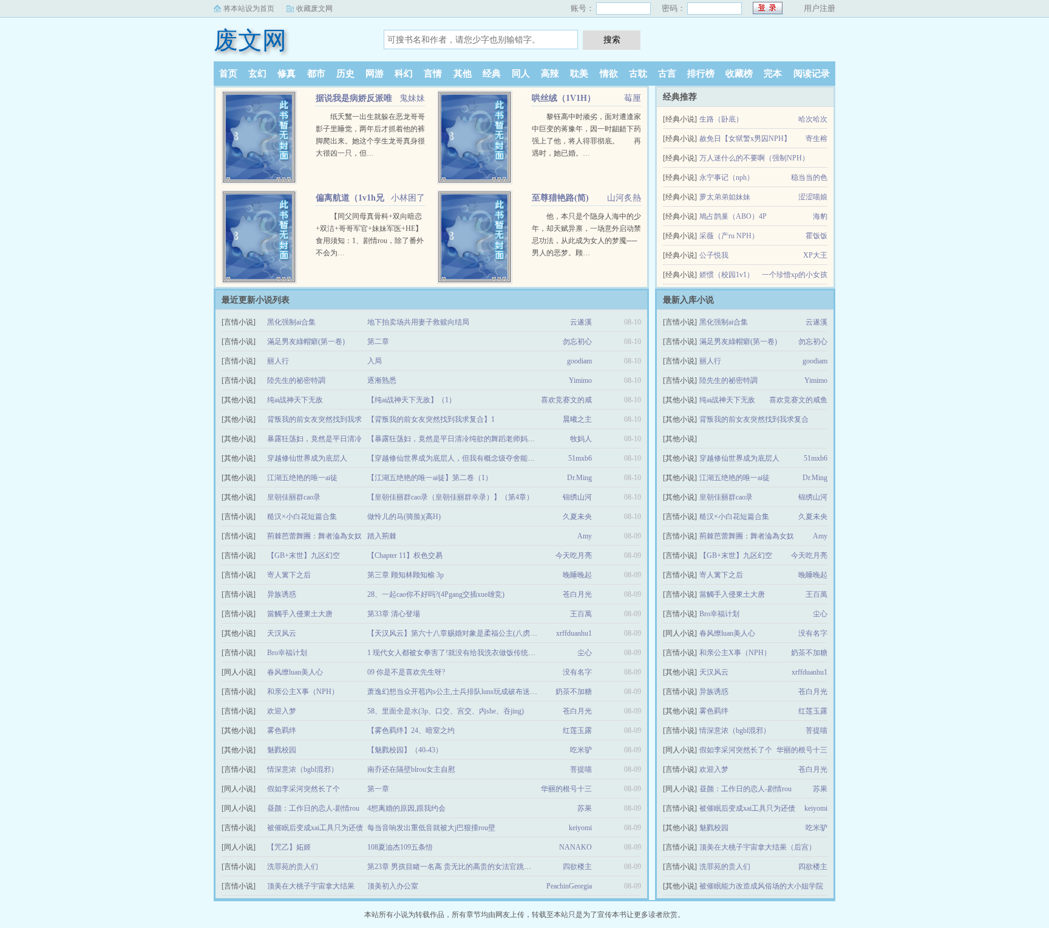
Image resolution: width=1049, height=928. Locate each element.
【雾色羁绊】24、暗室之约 (411, 730)
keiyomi (815, 808)
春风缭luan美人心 (727, 633)
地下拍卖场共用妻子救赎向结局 (418, 322)
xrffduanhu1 (809, 672)
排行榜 (701, 73)
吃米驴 (816, 827)
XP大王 (815, 255)
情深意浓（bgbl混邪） (734, 730)
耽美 (579, 73)
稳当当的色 (809, 177)
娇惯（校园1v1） (726, 274)
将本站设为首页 (248, 8)
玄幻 (257, 73)
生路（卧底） (721, 119)
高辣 (550, 73)
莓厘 (632, 98)
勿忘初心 (812, 341)
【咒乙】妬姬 (289, 847)
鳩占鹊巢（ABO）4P (733, 216)
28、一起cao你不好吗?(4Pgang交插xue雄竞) (435, 594)
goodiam (815, 361)
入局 (374, 361)
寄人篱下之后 (721, 575)
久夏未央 (812, 516)
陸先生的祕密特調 (728, 380)
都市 (316, 73)
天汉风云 (713, 672)
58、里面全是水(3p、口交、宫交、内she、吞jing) (445, 711)
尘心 (820, 614)
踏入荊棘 (381, 536)
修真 (286, 73)
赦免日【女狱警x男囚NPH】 (745, 138)
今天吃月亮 (809, 555)
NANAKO (575, 847)
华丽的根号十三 (801, 750)
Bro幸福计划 (719, 614)
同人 (521, 73)
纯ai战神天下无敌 (727, 400)
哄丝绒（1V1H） (564, 98)
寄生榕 (816, 138)
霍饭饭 (816, 236)
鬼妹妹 (412, 98)
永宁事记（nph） (726, 177)
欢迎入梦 (713, 769)
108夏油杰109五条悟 (400, 847)
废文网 (250, 40)
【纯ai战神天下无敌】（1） (411, 400)
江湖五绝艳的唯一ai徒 (734, 477)
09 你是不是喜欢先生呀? (406, 672)
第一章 (378, 789)
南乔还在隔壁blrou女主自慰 (411, 769)
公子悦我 (713, 255)
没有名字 (812, 633)
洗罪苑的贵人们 (724, 866)
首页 (228, 73)
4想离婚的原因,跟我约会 (406, 808)
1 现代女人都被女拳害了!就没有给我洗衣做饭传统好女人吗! (463, 652)
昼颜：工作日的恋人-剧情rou (745, 789)
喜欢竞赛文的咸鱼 (798, 400)
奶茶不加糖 (809, 652)
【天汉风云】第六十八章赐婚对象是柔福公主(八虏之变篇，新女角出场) (482, 633)
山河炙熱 (624, 197)
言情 (433, 73)
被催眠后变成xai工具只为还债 (747, 808)
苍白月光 (812, 691)
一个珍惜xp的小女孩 (794, 274)
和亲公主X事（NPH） (735, 652)
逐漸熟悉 (381, 380)
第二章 (378, 341)
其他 (462, 73)
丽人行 (710, 361)
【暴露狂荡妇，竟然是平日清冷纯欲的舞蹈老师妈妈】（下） (465, 439)
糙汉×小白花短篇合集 (734, 516)
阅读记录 (811, 73)
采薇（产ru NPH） (729, 236)
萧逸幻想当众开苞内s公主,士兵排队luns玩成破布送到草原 (459, 691)
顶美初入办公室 (392, 886)
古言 (667, 73)
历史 (345, 73)
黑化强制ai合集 (723, 322)
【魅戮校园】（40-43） (405, 750)
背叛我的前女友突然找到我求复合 (754, 419)
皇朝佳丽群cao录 (726, 497)
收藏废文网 (314, 8)
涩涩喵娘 (812, 197)
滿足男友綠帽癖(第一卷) (738, 341)
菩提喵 (816, 730)
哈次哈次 (812, 119)
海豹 (820, 216)
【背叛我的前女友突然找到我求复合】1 (431, 419)
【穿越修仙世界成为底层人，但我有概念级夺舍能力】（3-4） (466, 458)
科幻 (404, 73)
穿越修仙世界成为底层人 (739, 458)
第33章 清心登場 (393, 614)
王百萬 (816, 594)
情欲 (609, 73)
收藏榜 (739, 73)
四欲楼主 (812, 866)
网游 (374, 73)
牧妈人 (581, 439)
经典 (492, 73)
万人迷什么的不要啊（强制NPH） (754, 158)
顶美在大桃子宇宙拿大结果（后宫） (757, 847)
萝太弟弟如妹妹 (724, 197)
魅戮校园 (713, 827)
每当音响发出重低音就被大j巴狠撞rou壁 (431, 827)
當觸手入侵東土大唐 (732, 594)
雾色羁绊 (713, 711)
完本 (773, 73)
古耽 (638, 73)
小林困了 (408, 197)
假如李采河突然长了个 (735, 750)
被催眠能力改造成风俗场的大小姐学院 (761, 886)
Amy (820, 536)
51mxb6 (815, 458)
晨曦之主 (577, 419)
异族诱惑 (713, 691)
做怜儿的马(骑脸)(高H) (404, 516)
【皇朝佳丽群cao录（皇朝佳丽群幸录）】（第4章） (450, 497)
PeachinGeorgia (569, 886)
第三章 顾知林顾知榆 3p (405, 575)
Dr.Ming (815, 477)
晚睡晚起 (812, 575)
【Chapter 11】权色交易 (405, 555)
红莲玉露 (812, 711)
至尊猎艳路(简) (560, 197)
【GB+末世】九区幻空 (735, 555)
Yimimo (815, 380)
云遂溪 (816, 322)
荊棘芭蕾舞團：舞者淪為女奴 (746, 536)
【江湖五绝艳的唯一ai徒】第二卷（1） (429, 477)
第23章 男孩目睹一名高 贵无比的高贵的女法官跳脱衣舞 (456, 866)
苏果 (820, 789)
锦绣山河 (812, 497)
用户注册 (819, 8)
